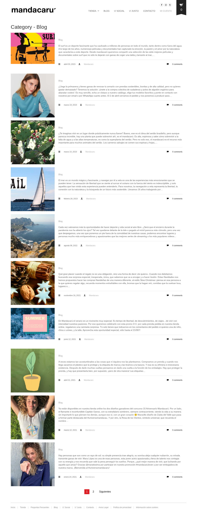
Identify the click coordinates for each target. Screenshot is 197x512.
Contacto (149, 11)
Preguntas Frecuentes (40, 507)
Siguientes (105, 491)
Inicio (13, 507)
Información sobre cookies (147, 507)
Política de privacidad (122, 507)
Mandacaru (88, 64)
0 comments (177, 64)
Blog (107, 11)
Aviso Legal (104, 507)
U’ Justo (134, 11)
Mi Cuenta (166, 11)
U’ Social (119, 11)
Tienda (92, 11)
